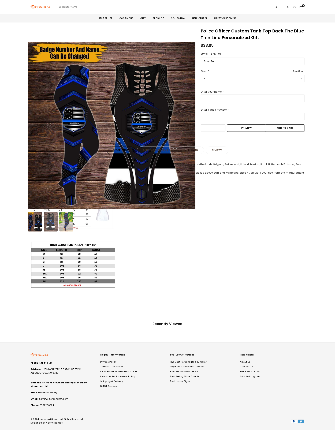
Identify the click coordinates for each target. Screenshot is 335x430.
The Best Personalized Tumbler (188, 362)
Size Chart (298, 71)
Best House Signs (180, 381)
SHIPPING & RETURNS (155, 150)
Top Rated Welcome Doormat (187, 366)
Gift (143, 18)
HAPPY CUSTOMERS (225, 18)
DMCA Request (109, 386)
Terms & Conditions (111, 366)
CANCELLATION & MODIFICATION (118, 371)
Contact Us (246, 366)
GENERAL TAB (190, 150)
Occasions (126, 18)
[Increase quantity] (221, 128)
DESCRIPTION (121, 150)
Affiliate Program (250, 376)
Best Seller (105, 18)
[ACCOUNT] (288, 7)
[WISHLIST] (294, 7)
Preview (246, 128)
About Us (245, 362)
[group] (111, 125)
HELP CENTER (199, 18)
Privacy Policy (108, 362)
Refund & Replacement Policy (117, 376)
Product (158, 18)
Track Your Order (250, 371)
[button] (190, 126)
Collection (178, 18)
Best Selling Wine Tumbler (185, 376)
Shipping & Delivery (111, 381)
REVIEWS (217, 150)
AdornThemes (54, 422)
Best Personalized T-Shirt (185, 371)
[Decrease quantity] (204, 128)
